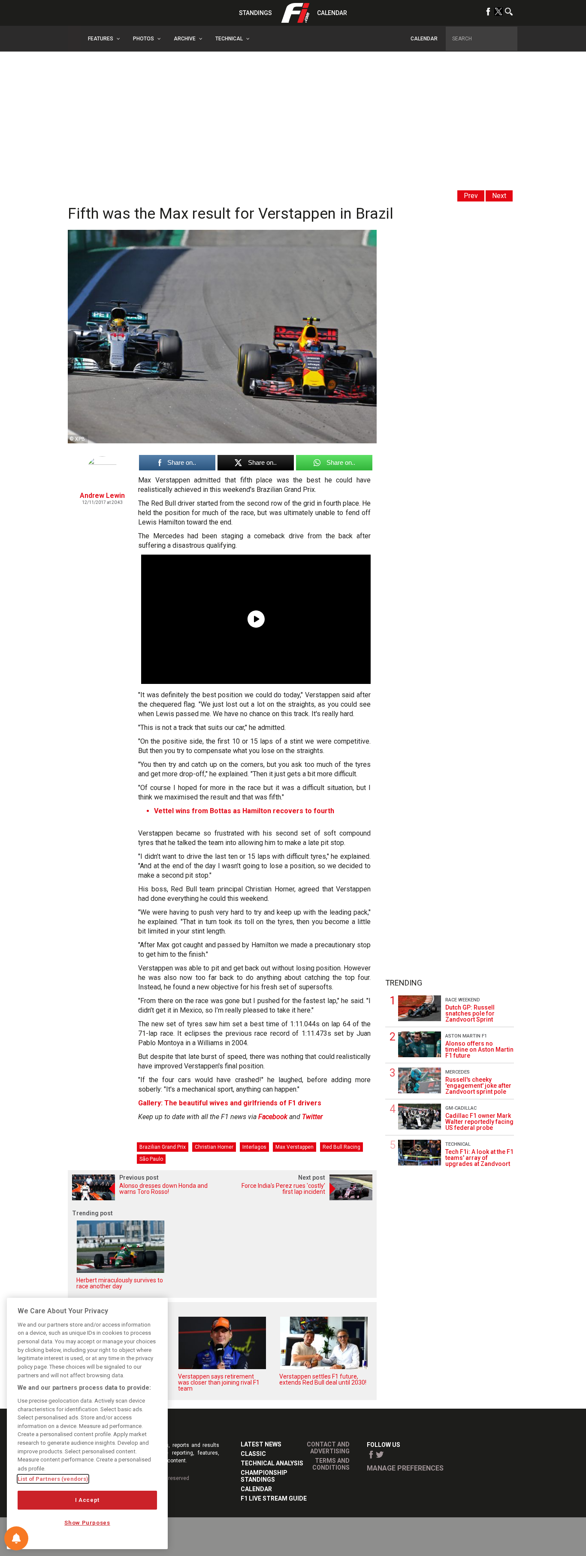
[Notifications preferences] (16, 1538)
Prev (471, 196)
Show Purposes (87, 1522)
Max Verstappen (294, 1147)
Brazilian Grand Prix (162, 1147)
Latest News (261, 1444)
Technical (458, 1144)
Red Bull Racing (341, 1147)
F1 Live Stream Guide (274, 1498)
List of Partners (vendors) (53, 1479)
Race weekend (462, 1000)
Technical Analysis (272, 1463)
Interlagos (254, 1147)
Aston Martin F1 (466, 1036)
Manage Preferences (405, 1468)
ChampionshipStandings (264, 1476)
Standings (255, 12)
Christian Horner (214, 1147)
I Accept (87, 1500)
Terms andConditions (331, 1464)
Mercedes (457, 1072)
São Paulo (151, 1159)
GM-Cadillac (461, 1108)
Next (499, 196)
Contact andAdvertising (328, 1448)
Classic (253, 1453)
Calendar (332, 12)
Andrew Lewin (102, 495)
